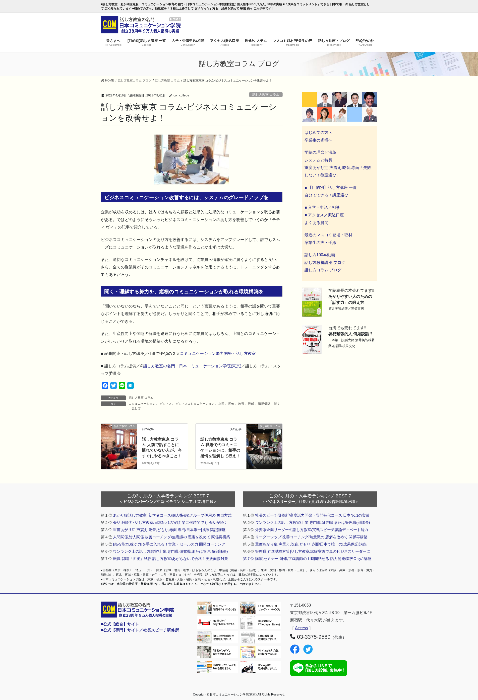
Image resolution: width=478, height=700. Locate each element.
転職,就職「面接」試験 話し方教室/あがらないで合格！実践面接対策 (170, 558)
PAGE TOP (463, 674)
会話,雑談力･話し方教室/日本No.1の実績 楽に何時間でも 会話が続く (170, 522)
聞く (277, 403)
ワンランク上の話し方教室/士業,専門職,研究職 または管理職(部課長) (312, 522)
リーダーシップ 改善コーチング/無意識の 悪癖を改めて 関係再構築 (311, 537)
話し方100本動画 (319, 255)
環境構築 (264, 403)
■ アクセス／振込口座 (324, 215)
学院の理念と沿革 (320, 152)
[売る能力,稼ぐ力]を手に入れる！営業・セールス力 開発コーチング (169, 544)
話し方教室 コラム (265, 94)
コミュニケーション (142, 403)
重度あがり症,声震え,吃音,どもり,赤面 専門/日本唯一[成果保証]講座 (169, 530)
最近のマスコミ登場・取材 (328, 235)
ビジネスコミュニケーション (195, 403)
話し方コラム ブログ (322, 270)
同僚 (231, 403)
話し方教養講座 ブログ (324, 262)
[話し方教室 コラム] (119, 435)
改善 (241, 403)
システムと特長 (318, 160)
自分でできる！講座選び (326, 195)
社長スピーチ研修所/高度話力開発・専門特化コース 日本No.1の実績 (312, 515)
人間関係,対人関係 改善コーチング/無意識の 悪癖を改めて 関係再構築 (171, 537)
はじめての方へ (318, 132)
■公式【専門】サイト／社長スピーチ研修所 (140, 630)
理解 (251, 403)
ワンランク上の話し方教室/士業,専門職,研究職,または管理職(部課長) (170, 551)
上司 (221, 403)
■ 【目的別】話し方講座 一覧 (330, 187)
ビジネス (166, 403)
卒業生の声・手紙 (320, 242)
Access (301, 628)
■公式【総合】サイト (120, 624)
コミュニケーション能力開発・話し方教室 (218, 353)
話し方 (136, 408)
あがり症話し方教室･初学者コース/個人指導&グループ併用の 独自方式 (172, 515)
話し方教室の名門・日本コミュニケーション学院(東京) (192, 366)
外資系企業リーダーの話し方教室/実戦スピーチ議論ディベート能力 (311, 530)
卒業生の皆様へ (318, 140)
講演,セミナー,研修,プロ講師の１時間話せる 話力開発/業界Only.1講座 (313, 558)
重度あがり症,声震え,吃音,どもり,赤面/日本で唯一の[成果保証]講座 (311, 544)
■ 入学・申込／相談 (322, 207)
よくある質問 (316, 223)
